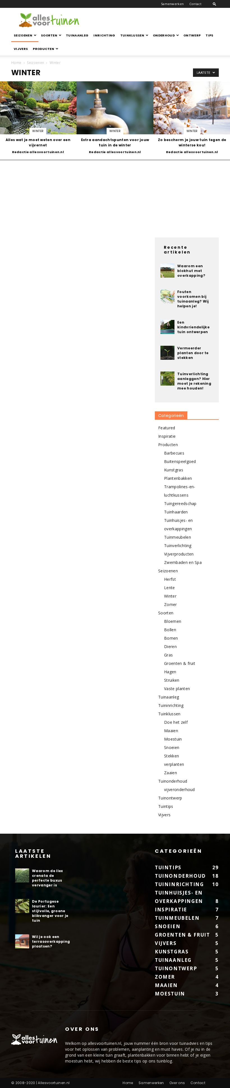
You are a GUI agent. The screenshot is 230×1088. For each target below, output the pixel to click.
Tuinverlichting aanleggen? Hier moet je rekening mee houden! (194, 381)
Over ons (177, 1082)
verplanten (174, 764)
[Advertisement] (153, 20)
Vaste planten (177, 688)
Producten (43, 49)
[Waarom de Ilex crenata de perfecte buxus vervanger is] (22, 875)
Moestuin (173, 739)
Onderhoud (164, 35)
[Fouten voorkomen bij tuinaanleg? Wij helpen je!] (167, 296)
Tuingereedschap (180, 503)
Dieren (170, 646)
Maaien (171, 730)
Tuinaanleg (77, 35)
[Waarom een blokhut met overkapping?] (167, 271)
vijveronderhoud (179, 789)
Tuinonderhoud (172, 781)
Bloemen (172, 621)
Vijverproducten (179, 554)
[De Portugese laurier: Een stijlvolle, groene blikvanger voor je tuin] (22, 906)
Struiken (172, 680)
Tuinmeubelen (177, 537)
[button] (214, 4)
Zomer (170, 604)
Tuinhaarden (176, 512)
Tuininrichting (170, 705)
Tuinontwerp (170, 798)
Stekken (171, 756)
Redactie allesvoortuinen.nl (38, 152)
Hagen (170, 671)
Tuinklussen (132, 35)
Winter (37, 131)
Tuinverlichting (178, 545)
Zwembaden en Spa (183, 562)
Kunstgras (173, 469)
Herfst (170, 579)
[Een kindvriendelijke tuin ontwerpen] (167, 327)
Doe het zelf (176, 722)
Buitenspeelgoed (180, 461)
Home (16, 62)
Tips (209, 35)
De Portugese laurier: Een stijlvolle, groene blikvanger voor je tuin (50, 911)
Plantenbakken (178, 478)
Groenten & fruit (179, 663)
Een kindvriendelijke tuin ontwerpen (193, 327)
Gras (168, 655)
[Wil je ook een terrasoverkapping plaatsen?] (22, 941)
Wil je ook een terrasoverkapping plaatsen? (51, 941)
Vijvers (21, 49)
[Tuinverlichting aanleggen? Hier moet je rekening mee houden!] (167, 379)
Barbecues (174, 453)
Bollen (170, 629)
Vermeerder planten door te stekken (193, 353)
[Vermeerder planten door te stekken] (167, 353)
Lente (169, 587)
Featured (166, 427)
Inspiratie (167, 436)
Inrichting (104, 35)
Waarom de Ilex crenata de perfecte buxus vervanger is (47, 878)
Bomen (171, 638)
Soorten (49, 35)
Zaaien (170, 772)
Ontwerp (192, 35)
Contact (195, 4)
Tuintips (165, 806)
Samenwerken (172, 4)
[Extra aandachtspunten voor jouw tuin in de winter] (115, 118)
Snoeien (171, 747)
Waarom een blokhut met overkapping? (191, 271)
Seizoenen (23, 35)
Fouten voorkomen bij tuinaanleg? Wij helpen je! (193, 298)
